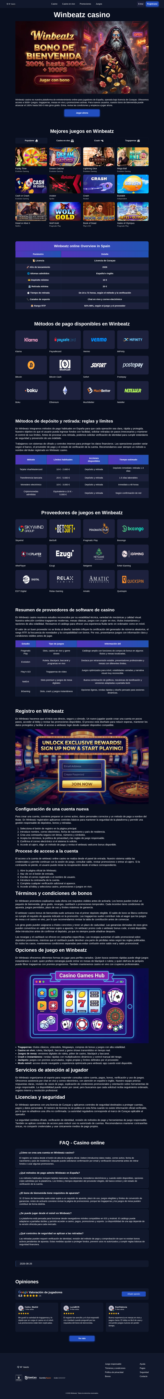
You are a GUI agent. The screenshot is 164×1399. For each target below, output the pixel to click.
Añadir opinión (134, 1294)
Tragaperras (130, 141)
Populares (29, 141)
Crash (97, 141)
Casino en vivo (63, 141)
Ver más (82, 1338)
